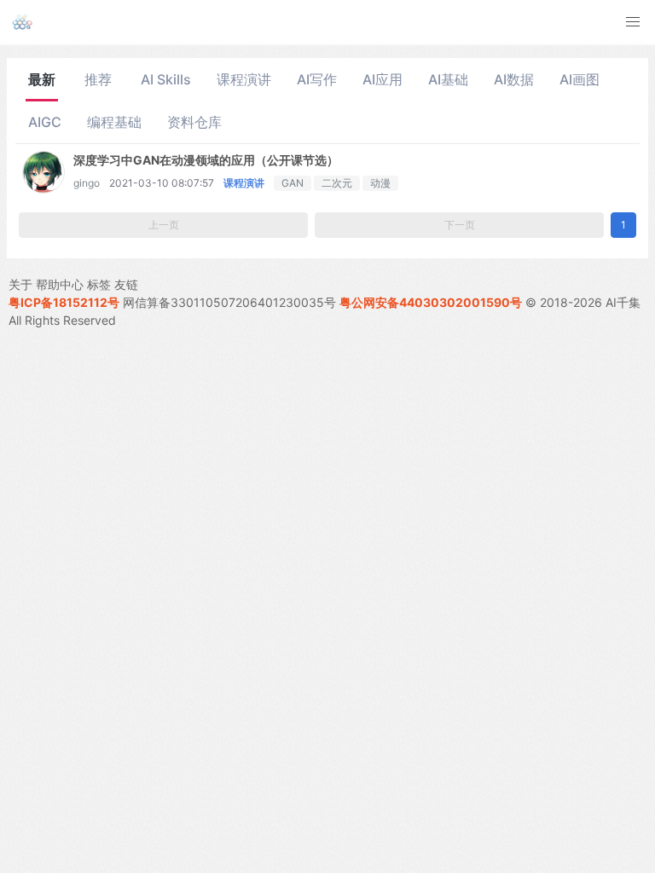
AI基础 (448, 79)
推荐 (98, 79)
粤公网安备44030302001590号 (430, 302)
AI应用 (382, 79)
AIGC (44, 121)
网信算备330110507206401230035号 (229, 302)
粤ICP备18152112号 (64, 302)
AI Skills (166, 79)
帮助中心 (60, 284)
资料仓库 (194, 121)
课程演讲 (244, 79)
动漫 (380, 182)
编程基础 (114, 121)
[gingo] (43, 188)
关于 (20, 284)
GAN (292, 182)
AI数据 (514, 79)
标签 (99, 284)
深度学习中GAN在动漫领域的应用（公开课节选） (206, 160)
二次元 (337, 182)
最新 (41, 79)
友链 (126, 284)
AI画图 (579, 79)
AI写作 (317, 79)
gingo (86, 182)
